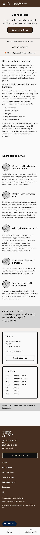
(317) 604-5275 (23, 47)
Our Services (7, 467)
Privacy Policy (6, 505)
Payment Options (8, 482)
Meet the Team (8, 472)
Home (4, 462)
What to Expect (8, 477)
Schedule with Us (20, 30)
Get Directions (20, 358)
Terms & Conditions (18, 505)
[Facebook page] (3, 492)
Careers (27, 505)
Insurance (6, 487)
